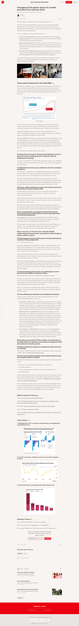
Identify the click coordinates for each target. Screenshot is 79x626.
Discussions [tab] (26, 569)
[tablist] (22, 553)
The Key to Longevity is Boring (31, 409)
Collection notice (47, 617)
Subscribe (69, 2)
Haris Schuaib (20, 217)
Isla (49, 386)
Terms (42, 617)
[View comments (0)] (21, 19)
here (44, 522)
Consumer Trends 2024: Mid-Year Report (32, 398)
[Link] (15, 83)
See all (19, 598)
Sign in (75, 2)
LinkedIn (34, 525)
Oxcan (38, 387)
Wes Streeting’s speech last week (35, 353)
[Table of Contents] (1, 313)
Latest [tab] (21, 569)
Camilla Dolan (31, 575)
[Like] (18, 19)
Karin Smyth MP (47, 182)
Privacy (38, 617)
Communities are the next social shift (27, 589)
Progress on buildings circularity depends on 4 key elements (39, 406)
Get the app (45, 620)
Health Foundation (35, 51)
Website (45, 525)
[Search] (61, 2)
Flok (55, 384)
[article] (39, 575)
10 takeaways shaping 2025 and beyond (25, 574)
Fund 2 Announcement (23, 581)
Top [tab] (18, 569)
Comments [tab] (20, 553)
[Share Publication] (64, 2)
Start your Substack (36, 620)
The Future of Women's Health (25, 572)
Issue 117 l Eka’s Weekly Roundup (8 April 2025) (27, 591)
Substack (33, 623)
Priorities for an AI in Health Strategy (38, 53)
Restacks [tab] (25, 553)
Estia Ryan (22, 14)
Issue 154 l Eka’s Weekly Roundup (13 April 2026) (27, 582)
